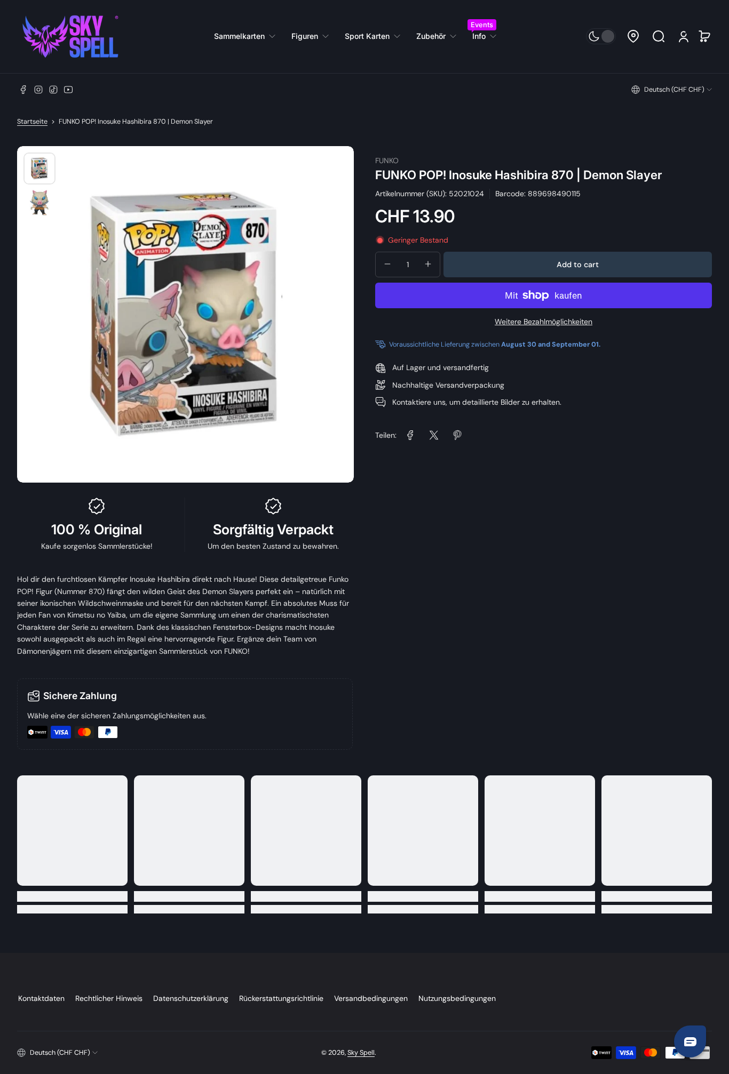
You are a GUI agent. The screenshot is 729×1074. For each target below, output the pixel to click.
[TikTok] (53, 89)
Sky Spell (361, 1052)
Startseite (32, 121)
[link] (248, 36)
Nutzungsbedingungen (457, 998)
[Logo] (70, 37)
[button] (633, 36)
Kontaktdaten (41, 998)
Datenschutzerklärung (190, 998)
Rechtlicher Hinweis (108, 998)
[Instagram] (38, 89)
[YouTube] (68, 89)
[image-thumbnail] (39, 169)
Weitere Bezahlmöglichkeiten (543, 321)
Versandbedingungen (371, 998)
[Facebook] (23, 89)
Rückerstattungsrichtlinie (281, 998)
